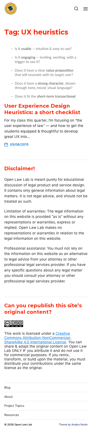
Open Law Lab (23, 424)
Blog (7, 387)
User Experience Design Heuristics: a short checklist (42, 109)
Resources (11, 415)
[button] (76, 8)
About (8, 396)
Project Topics (14, 405)
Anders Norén (79, 424)
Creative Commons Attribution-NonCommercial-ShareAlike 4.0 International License (37, 337)
